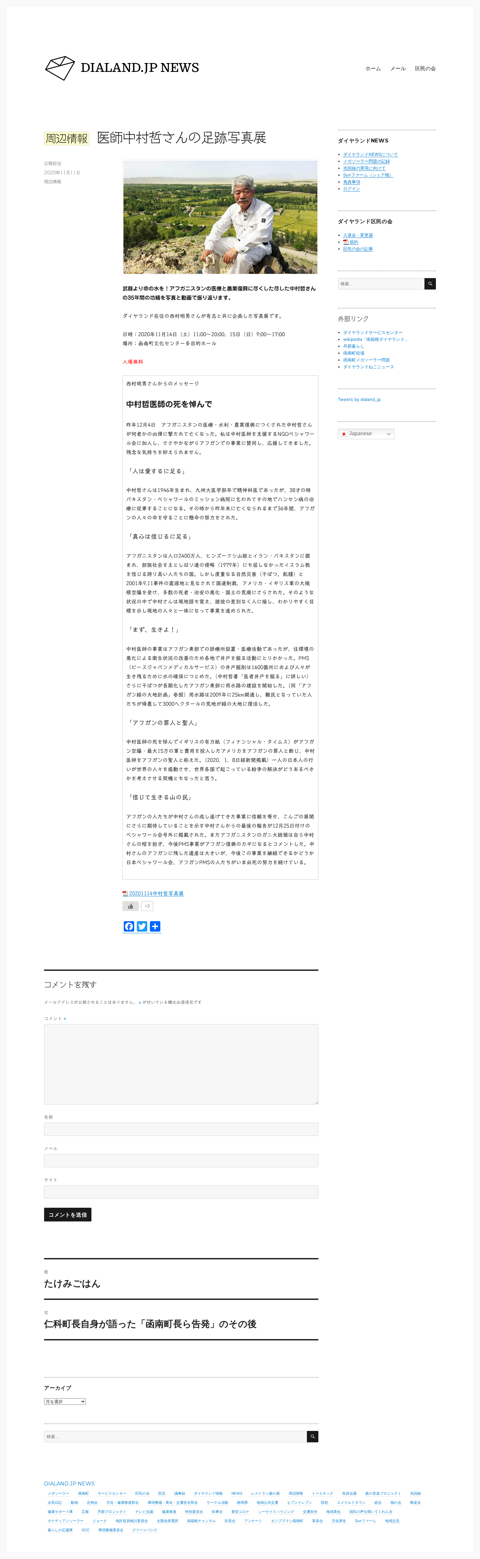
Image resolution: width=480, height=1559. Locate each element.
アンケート (253, 1520)
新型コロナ (240, 1511)
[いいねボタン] (130, 906)
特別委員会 (194, 1511)
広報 (85, 1511)
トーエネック (322, 1493)
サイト (51, 1179)
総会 (378, 1502)
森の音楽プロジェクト (383, 1493)
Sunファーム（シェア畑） (368, 174)
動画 (74, 1502)
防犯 (324, 1502)
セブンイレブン (299, 1502)
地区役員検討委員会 (132, 1520)
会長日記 (55, 1502)
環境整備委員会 (110, 1530)
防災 (162, 1493)
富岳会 (317, 1520)
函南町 (83, 1493)
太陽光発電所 (167, 1520)
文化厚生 (339, 1520)
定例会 (92, 1502)
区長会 (230, 1520)
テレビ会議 (144, 1511)
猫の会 (396, 1502)
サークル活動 (217, 1502)
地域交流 (392, 1520)
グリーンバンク (144, 1530)
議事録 (179, 1493)
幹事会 (217, 1511)
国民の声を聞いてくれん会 (370, 1511)
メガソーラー (58, 1493)
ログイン (351, 188)
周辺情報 (52, 182)
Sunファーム (365, 1520)
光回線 (415, 1493)
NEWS (237, 1493)
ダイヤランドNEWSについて (370, 154)
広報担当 (52, 163)
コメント (55, 1018)
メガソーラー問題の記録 (366, 161)
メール (398, 68)
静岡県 (242, 1502)
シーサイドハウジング (276, 1511)
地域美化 (333, 1511)
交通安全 (310, 1511)
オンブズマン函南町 (287, 1520)
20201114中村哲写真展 (156, 893)
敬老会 (415, 1502)
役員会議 (349, 1493)
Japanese (360, 433)
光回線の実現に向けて (364, 168)
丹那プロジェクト (112, 1511)
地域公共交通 (267, 1502)
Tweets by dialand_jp (359, 399)
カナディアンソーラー (66, 1520)
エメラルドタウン (351, 1502)
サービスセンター (112, 1493)
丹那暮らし (353, 346)
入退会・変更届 (358, 235)
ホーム (373, 68)
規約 (354, 241)
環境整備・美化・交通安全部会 (173, 1502)
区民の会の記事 (358, 248)
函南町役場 (353, 353)
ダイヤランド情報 (208, 1493)
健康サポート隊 (60, 1511)
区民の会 (425, 68)
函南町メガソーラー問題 (366, 359)
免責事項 (351, 181)
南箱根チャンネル (201, 1520)
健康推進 (169, 1511)
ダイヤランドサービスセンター (373, 332)
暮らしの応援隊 (60, 1530)
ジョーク (99, 1520)
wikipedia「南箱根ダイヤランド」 (376, 339)
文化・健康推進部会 (122, 1502)
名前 (48, 1116)
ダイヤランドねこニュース (368, 366)
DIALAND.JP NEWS (69, 1484)
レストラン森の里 (265, 1493)
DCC (85, 1530)
